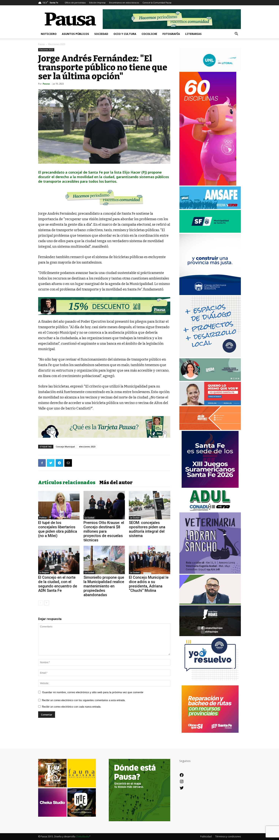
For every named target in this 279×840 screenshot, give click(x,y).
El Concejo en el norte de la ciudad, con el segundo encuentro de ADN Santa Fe (57, 584)
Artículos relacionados (66, 482)
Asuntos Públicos (75, 34)
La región (44, 572)
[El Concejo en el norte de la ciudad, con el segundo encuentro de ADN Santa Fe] (59, 560)
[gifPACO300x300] (210, 486)
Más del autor (115, 482)
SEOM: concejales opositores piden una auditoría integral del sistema (147, 529)
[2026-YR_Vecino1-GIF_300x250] (210, 683)
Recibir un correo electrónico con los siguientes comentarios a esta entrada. (83, 700)
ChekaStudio (82, 836)
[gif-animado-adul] (210, 510)
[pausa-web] (210, 429)
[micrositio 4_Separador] (104, 197)
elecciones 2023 (87, 446)
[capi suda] (207, 184)
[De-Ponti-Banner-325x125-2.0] (210, 380)
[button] (236, 34)
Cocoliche (149, 34)
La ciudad (89, 517)
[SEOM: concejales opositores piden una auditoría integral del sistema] (149, 505)
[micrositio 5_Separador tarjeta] (104, 427)
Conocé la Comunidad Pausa (157, 2)
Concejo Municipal (65, 446)
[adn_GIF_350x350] (210, 356)
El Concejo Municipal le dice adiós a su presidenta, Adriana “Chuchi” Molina (149, 584)
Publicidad (206, 836)
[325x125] (210, 404)
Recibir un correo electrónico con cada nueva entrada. (71, 706)
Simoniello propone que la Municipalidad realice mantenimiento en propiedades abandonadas (104, 586)
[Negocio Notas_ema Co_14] (104, 306)
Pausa (41, 44)
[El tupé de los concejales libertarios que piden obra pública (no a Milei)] (59, 505)
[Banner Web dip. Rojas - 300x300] (210, 635)
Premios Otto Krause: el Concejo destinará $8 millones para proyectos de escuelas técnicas (104, 531)
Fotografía (171, 34)
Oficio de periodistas (75, 2)
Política (42, 517)
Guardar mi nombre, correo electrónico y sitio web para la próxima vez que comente (92, 692)
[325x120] (210, 231)
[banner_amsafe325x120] (210, 208)
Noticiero (49, 34)
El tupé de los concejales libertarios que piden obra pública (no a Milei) (57, 529)
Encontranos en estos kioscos (124, 2)
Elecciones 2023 (46, 49)
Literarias (193, 34)
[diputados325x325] (210, 294)
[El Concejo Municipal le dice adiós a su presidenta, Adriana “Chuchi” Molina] (149, 560)
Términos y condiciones (228, 836)
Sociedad (101, 34)
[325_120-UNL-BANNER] (210, 70)
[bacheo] (210, 732)
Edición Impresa (97, 2)
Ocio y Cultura (124, 34)
